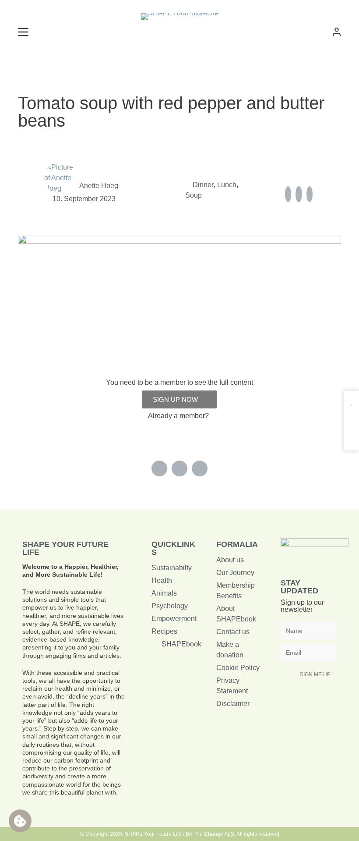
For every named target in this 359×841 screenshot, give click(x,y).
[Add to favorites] (351, 401)
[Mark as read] (351, 418)
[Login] (336, 32)
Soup (193, 195)
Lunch (226, 184)
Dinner (203, 184)
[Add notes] (351, 435)
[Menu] (23, 32)
